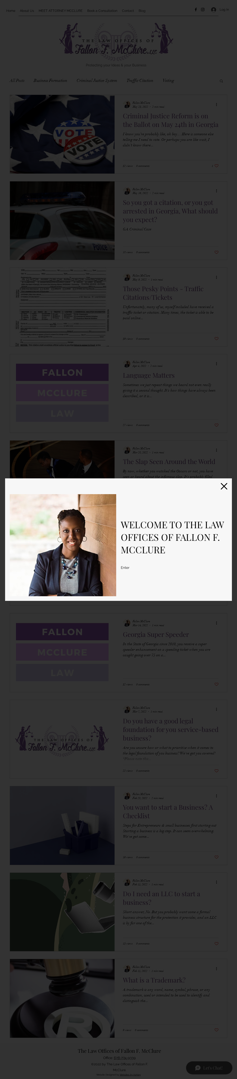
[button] (224, 486)
